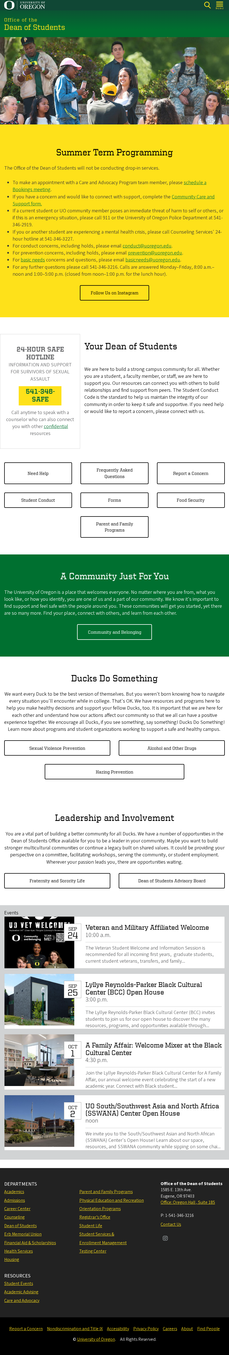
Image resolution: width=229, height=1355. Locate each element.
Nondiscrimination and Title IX (75, 1329)
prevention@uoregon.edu (155, 252)
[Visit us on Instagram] (165, 1239)
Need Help (38, 473)
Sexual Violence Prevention (57, 748)
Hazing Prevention (114, 771)
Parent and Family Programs (114, 526)
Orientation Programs (100, 1209)
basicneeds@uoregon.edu (152, 259)
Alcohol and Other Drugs (171, 748)
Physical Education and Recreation (111, 1200)
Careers (170, 1329)
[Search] (207, 5)
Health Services (18, 1251)
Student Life (90, 1226)
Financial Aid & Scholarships (30, 1243)
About (187, 1329)
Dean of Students (20, 1226)
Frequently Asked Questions (115, 473)
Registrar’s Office (94, 1217)
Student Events (18, 1283)
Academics (14, 1192)
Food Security (191, 500)
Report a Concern (190, 473)
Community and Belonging (114, 632)
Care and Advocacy (21, 1301)
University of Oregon (96, 1339)
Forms (114, 500)
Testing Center (92, 1251)
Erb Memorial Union (23, 1234)
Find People (208, 1329)
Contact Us (171, 1224)
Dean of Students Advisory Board (172, 880)
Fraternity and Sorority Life (57, 880)
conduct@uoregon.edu (147, 245)
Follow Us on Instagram (115, 292)
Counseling (14, 1217)
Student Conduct (38, 500)
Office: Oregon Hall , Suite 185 (188, 1202)
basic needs (33, 259)
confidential (56, 426)
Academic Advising (21, 1292)
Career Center (17, 1209)
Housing (11, 1260)
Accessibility (118, 1329)
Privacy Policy (146, 1329)
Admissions (14, 1200)
